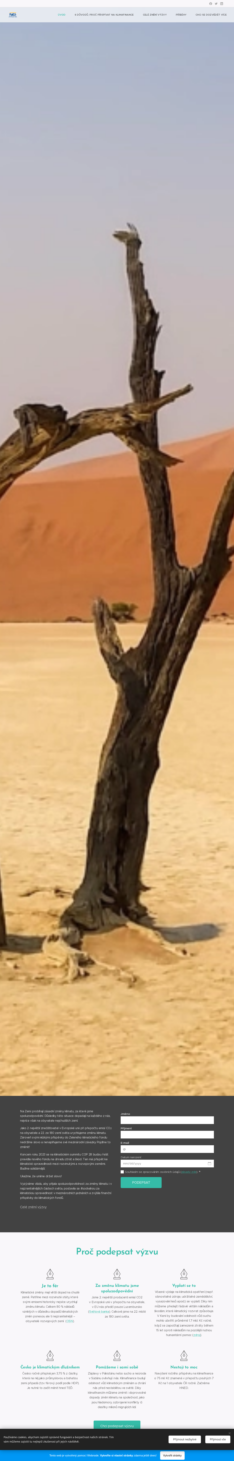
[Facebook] (210, 4)
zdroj (196, 1335)
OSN (70, 1321)
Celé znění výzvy (33, 1207)
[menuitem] (63, 14)
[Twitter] (216, 4)
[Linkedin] (221, 4)
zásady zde (188, 1172)
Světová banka (99, 1312)
